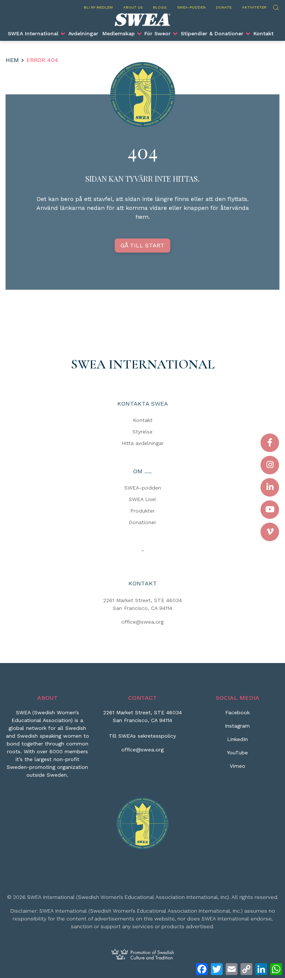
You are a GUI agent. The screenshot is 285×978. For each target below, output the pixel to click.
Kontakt (263, 33)
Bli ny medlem (98, 7)
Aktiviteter (254, 7)
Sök (275, 6)
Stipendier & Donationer (212, 33)
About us (132, 7)
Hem (12, 60)
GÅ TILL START (142, 245)
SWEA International (33, 33)
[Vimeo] (270, 532)
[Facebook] (270, 442)
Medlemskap (118, 33)
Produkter (142, 511)
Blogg (160, 7)
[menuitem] (36, 33)
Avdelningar (83, 33)
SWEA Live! (143, 499)
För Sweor (157, 33)
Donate (224, 7)
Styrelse (142, 432)
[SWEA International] (142, 19)
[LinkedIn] (270, 487)
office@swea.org (142, 622)
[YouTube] (270, 509)
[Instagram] (270, 465)
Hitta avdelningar (143, 443)
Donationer (142, 522)
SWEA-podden (191, 7)
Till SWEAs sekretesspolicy (142, 736)
